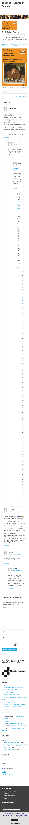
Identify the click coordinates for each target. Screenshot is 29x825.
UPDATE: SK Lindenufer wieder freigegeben (15, 704)
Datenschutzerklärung (9, 795)
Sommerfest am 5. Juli (9, 702)
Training (23, 34)
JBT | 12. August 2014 (20, 96)
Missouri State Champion (15, 723)
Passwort (4, 763)
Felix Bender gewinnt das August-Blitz (13, 687)
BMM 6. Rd (6, 747)
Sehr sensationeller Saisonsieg (11, 742)
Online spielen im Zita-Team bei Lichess (14, 739)
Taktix (18, 34)
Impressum (6, 793)
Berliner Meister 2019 (9, 749)
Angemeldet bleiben (8, 768)
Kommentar (5, 607)
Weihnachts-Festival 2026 (10, 792)
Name (3, 626)
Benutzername (5, 758)
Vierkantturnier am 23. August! (11, 701)
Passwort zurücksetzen (7, 774)
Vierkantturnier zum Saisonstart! (11, 686)
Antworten (6, 137)
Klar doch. (14, 820)
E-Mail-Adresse (6, 632)
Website (4, 637)
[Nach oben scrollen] (26, 822)
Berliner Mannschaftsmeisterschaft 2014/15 (13, 95)
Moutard (13, 34)
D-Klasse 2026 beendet (9, 692)
